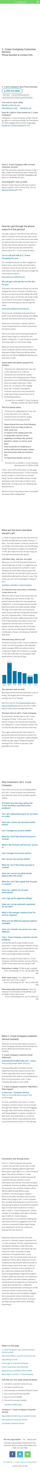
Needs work (31, 1439)
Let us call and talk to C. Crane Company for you (16, 257)
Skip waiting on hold (9, 108)
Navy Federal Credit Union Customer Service (19, 1416)
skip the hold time (9, 190)
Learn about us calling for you (13, 277)
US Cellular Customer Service (13, 1423)
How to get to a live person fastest (15, 1363)
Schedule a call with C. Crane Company (17, 585)
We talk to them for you (11, 105)
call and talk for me (26, 703)
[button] (38, 2)
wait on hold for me (9, 706)
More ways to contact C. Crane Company (17, 1374)
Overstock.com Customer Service (14, 1420)
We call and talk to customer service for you (19, 1356)
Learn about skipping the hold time (15, 308)
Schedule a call (25, 108)
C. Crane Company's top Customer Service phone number (18, 1351)
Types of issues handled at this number (17, 1370)
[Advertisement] (20, 145)
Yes (24, 1439)
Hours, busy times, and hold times (15, 1367)
